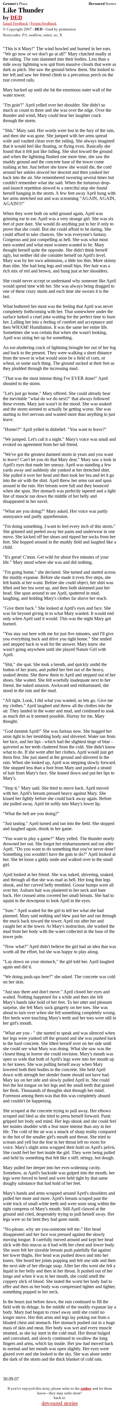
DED (16, 18)
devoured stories (60, 1403)
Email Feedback (15, 23)
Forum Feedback (44, 23)
